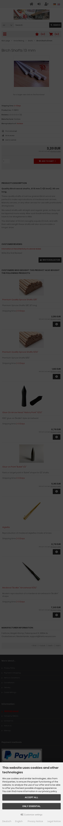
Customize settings (32, 814)
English (19, 821)
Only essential (31, 806)
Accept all (31, 797)
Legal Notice (54, 821)
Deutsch (6, 821)
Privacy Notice (35, 821)
